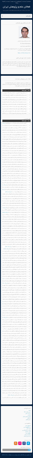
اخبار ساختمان (28, 432)
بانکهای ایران (28, 433)
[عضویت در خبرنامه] (29, 450)
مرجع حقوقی (28, 419)
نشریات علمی (28, 413)
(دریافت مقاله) (4, 185)
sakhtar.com (4, 455)
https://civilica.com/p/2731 (24, 53)
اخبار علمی (29, 429)
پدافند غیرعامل (27, 435)
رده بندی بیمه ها (27, 436)
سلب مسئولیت (13, 1)
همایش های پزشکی (27, 416)
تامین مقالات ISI (27, 412)
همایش (29, 415)
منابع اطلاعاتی (19, 1)
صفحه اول (29, 1)
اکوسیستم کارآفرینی (26, 430)
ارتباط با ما (8, 1)
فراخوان (29, 418)
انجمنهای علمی (28, 425)
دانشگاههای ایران (27, 427)
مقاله (30, 410)
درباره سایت (24, 1)
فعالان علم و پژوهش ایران (16, 7)
